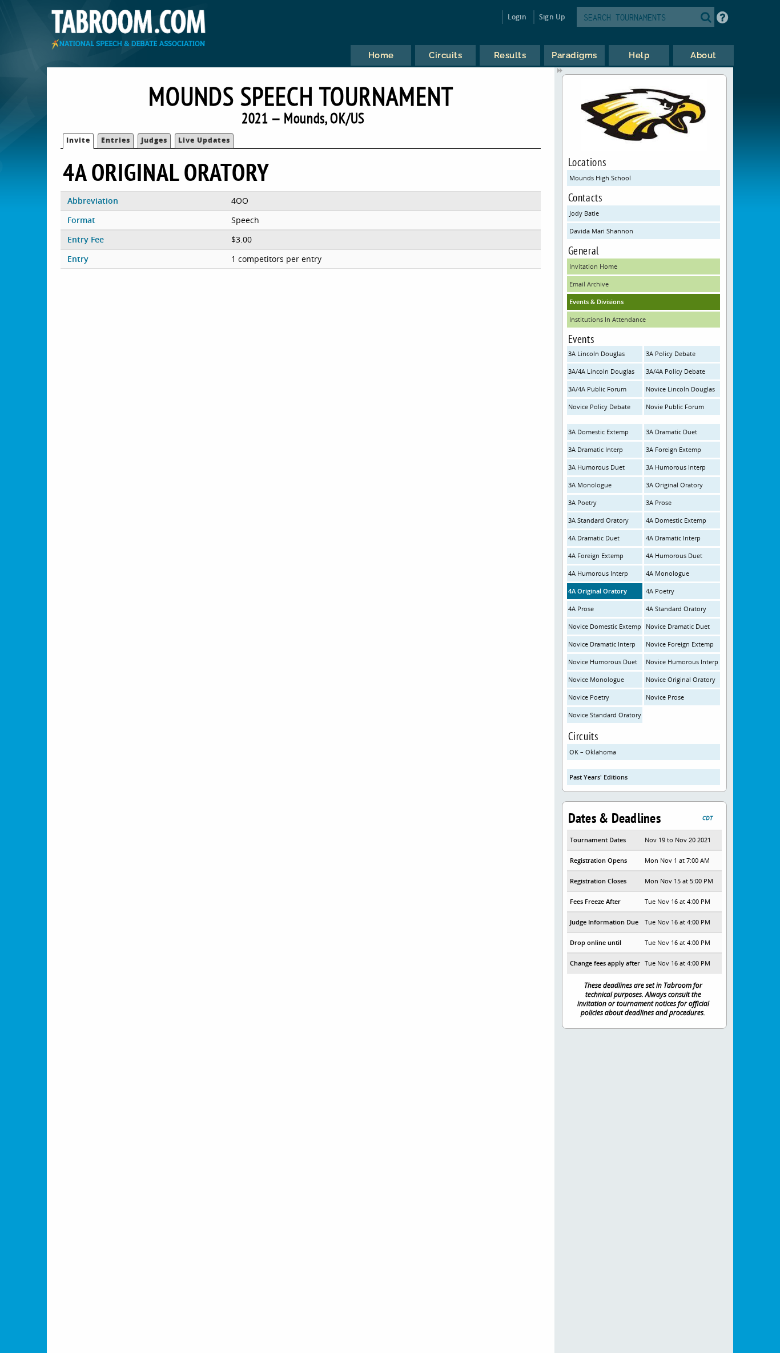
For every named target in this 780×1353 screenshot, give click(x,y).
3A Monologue (590, 484)
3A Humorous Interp (676, 467)
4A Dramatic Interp (673, 538)
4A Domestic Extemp (676, 520)
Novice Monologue (596, 679)
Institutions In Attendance (607, 319)
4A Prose (581, 608)
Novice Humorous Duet (602, 661)
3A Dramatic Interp (595, 449)
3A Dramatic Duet (671, 431)
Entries (115, 140)
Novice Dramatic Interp (602, 644)
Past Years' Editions (598, 777)
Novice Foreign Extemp (680, 644)
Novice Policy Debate (599, 406)
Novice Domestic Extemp (604, 626)
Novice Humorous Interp (682, 661)
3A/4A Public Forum (597, 389)
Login (517, 17)
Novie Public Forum (675, 406)
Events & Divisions (596, 301)
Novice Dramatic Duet (678, 626)
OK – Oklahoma (592, 752)
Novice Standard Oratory (604, 714)
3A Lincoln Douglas (596, 353)
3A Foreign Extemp (673, 449)
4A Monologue (667, 573)
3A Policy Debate (670, 353)
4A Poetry (660, 591)
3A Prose (659, 502)
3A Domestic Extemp (598, 431)
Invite (78, 140)
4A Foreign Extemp (596, 555)
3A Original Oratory (674, 484)
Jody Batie (584, 213)
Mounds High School (600, 177)
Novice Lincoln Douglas (680, 389)
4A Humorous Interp (598, 573)
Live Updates (204, 140)
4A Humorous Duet (674, 555)
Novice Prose (665, 697)
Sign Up (552, 17)
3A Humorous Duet (596, 467)
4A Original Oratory (597, 591)
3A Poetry (582, 502)
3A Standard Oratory (598, 520)
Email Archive (589, 284)
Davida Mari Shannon (601, 231)
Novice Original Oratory (680, 679)
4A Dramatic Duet (594, 538)
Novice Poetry (588, 697)
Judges (154, 140)
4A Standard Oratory (676, 608)
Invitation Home (593, 266)
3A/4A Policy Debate (675, 371)
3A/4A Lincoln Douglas (601, 371)
